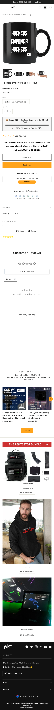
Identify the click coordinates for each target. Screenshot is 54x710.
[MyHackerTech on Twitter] (31, 646)
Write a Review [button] (28, 271)
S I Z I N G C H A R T (9, 221)
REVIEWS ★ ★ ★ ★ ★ (10, 214)
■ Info (5, 683)
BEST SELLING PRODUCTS (27, 375)
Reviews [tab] (9, 279)
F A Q (4, 226)
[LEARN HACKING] (27, 602)
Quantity (5, 107)
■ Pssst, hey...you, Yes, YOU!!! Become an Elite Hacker (21, 663)
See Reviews (20, 136)
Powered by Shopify (26, 707)
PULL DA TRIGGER (27, 492)
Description (6, 207)
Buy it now (27, 165)
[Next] (51, 399)
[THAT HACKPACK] (27, 463)
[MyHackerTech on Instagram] (36, 646)
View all (27, 431)
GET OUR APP (7, 655)
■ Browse (6, 689)
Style (4, 97)
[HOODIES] (27, 531)
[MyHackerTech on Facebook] (26, 646)
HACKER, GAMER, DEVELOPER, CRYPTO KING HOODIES (28, 379)
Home (5, 15)
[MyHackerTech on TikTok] (40, 646)
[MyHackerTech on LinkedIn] (45, 646)
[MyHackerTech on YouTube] (50, 646)
